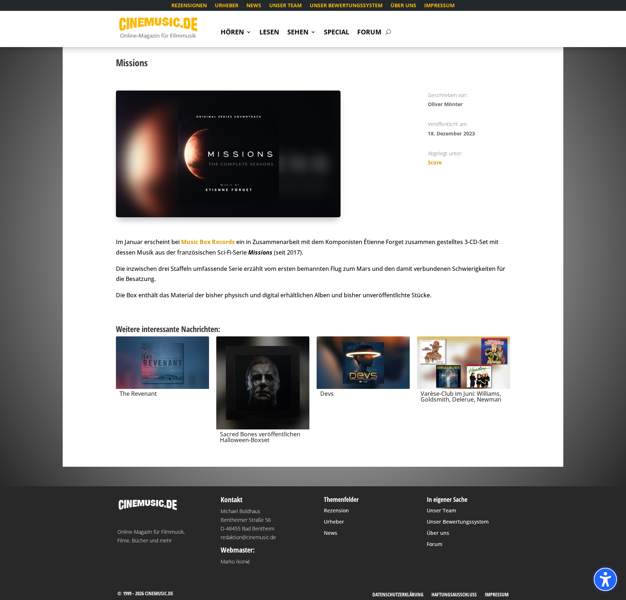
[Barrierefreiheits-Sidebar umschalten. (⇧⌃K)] (605, 579)
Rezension (336, 510)
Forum (369, 32)
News (253, 6)
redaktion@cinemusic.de (248, 537)
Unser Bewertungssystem (346, 6)
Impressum (439, 6)
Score (435, 162)
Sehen (298, 32)
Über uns (403, 6)
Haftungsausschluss (454, 595)
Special (336, 32)
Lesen (269, 32)
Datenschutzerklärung (397, 595)
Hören (232, 32)
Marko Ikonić (235, 561)
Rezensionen (189, 6)
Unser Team (285, 6)
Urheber (226, 6)
